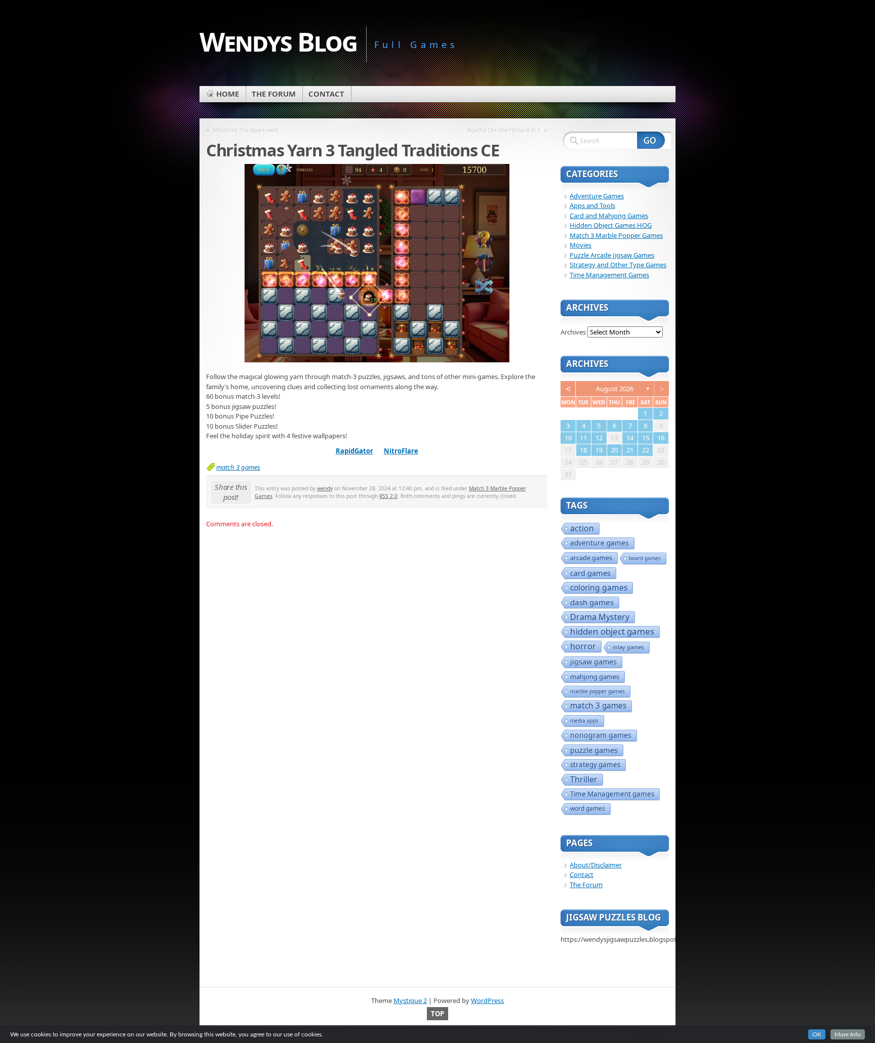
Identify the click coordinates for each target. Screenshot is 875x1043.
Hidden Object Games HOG (611, 225)
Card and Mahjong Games (609, 215)
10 (568, 437)
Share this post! (231, 492)
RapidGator (354, 450)
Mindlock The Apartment (246, 130)
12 (599, 437)
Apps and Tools (592, 205)
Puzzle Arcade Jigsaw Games (612, 255)
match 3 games (238, 467)
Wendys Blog (278, 41)
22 (645, 449)
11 (583, 437)
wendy (325, 488)
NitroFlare (401, 450)
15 (645, 437)
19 (599, 449)
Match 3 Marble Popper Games (616, 235)
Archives (573, 332)
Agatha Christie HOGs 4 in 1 (503, 130)
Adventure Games (597, 195)
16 (660, 437)
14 (629, 437)
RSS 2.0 (388, 495)
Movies (580, 244)
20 (614, 449)
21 (629, 449)
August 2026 (614, 388)
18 (583, 449)
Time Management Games (609, 274)
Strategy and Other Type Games (618, 264)
